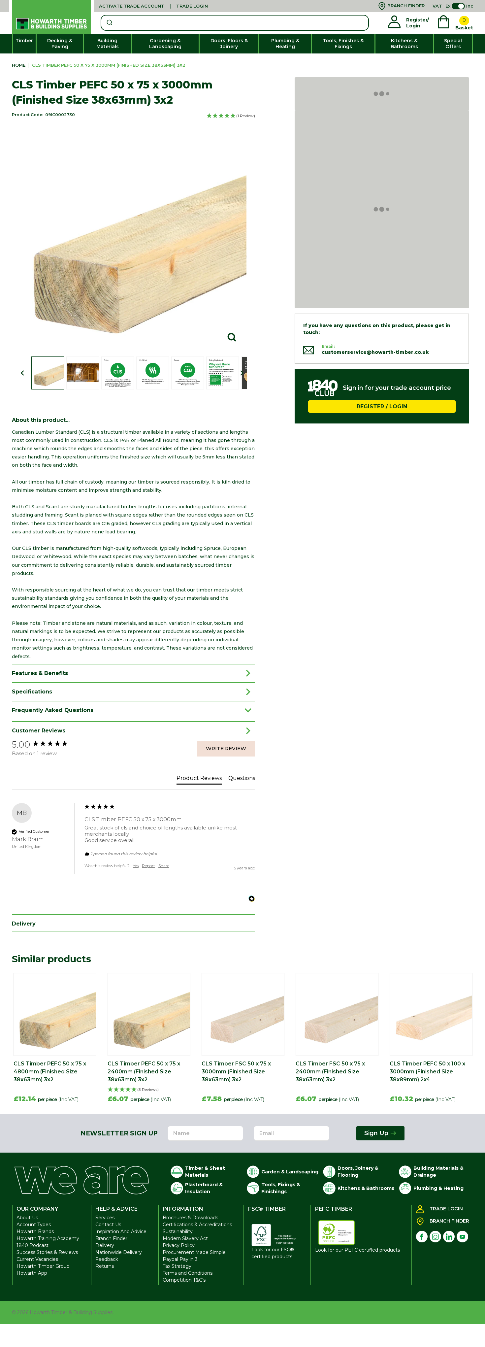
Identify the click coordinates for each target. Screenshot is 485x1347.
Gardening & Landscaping (165, 44)
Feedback (106, 1259)
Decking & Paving (59, 44)
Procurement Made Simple (194, 1252)
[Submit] (109, 23)
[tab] (199, 780)
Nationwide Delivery (118, 1252)
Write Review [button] (226, 748)
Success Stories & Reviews (47, 1252)
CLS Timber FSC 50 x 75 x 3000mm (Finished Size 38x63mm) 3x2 (236, 1072)
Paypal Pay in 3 (180, 1259)
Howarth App (31, 1273)
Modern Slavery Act (185, 1238)
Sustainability (178, 1231)
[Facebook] (422, 1236)
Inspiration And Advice (120, 1231)
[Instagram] (435, 1236)
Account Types (33, 1225)
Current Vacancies (37, 1259)
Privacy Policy (179, 1245)
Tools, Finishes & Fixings (343, 44)
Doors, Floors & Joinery (229, 44)
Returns (104, 1266)
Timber (24, 41)
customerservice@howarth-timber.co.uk (375, 352)
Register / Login (382, 406)
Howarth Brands (35, 1231)
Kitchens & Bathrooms (404, 44)
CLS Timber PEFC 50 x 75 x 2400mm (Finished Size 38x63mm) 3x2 (144, 1072)
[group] (46, 745)
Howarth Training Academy (47, 1238)
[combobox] (235, 23)
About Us (27, 1218)
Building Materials (107, 44)
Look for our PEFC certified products (357, 1250)
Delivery (104, 1245)
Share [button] (163, 865)
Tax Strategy (177, 1266)
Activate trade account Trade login (153, 6)
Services (104, 1218)
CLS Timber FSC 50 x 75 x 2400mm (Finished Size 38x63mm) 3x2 (330, 1072)
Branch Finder (111, 1238)
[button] (231, 116)
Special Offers (453, 44)
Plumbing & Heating (285, 44)
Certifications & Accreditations (197, 1225)
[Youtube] (462, 1236)
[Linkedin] (449, 1236)
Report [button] (148, 865)
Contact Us (108, 1225)
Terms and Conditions (187, 1273)
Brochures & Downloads (190, 1218)
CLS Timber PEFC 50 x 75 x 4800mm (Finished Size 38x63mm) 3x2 (50, 1072)
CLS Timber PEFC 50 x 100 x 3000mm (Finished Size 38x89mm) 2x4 (427, 1072)
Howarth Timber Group (43, 1266)
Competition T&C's (184, 1280)
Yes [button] (136, 865)
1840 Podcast (32, 1245)
